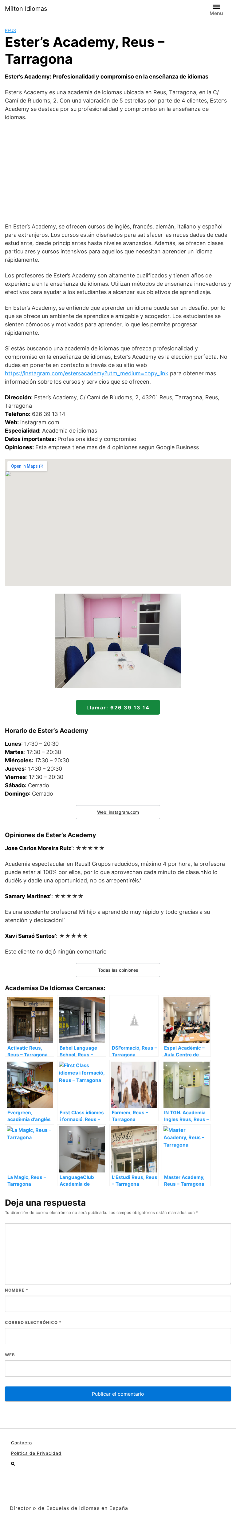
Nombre (16, 1290)
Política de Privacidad (36, 1453)
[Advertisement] (118, 172)
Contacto (21, 1442)
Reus (10, 30)
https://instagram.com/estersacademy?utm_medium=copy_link (86, 373)
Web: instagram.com (118, 812)
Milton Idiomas (26, 9)
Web (10, 1354)
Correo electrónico (33, 1322)
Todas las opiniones (118, 970)
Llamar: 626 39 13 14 (118, 707)
